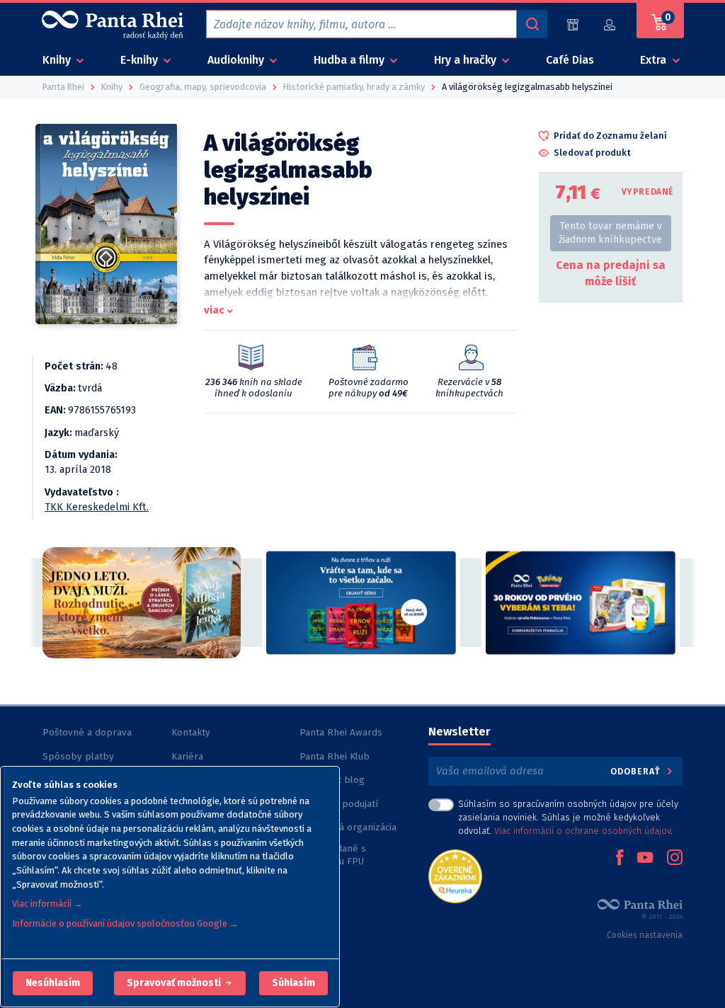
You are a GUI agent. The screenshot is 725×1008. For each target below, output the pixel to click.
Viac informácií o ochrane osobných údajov (582, 830)
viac (214, 310)
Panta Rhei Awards (340, 732)
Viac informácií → (47, 903)
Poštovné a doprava (87, 732)
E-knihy (140, 60)
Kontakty (190, 732)
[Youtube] (645, 858)
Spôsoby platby (78, 756)
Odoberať (636, 771)
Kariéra (187, 756)
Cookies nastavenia (645, 935)
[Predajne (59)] (573, 24)
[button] (53, 983)
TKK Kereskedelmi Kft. (97, 507)
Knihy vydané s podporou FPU (332, 854)
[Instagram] (675, 858)
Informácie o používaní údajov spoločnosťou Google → (125, 923)
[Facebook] (619, 858)
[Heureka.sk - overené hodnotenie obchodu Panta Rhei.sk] (455, 875)
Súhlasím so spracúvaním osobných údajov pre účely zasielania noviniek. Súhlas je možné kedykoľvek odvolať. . (568, 817)
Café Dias (570, 60)
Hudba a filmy (350, 60)
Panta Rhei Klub (334, 756)
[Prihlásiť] (610, 24)
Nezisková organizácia (347, 827)
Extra (654, 60)
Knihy (58, 60)
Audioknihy (237, 60)
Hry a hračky (466, 60)
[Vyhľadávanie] (532, 24)
